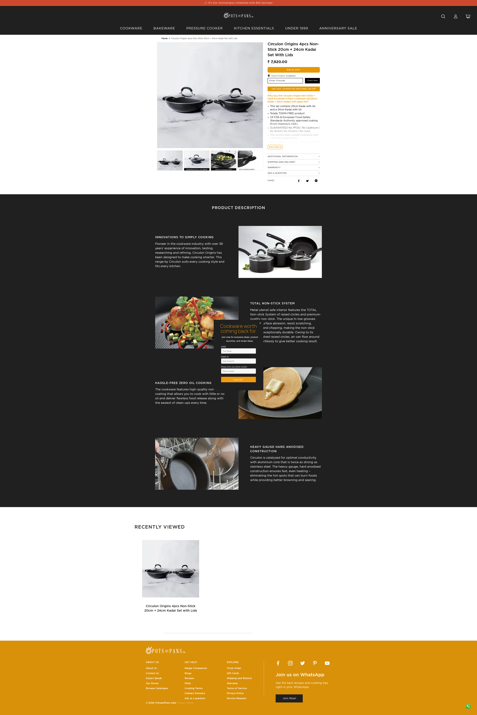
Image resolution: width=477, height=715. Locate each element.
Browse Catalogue (157, 688)
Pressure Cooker (204, 28)
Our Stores (152, 683)
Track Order (234, 668)
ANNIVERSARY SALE (338, 28)
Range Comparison (196, 668)
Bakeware (164, 28)
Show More (274, 147)
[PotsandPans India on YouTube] (327, 663)
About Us (151, 668)
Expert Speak (154, 678)
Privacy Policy (235, 693)
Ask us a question (195, 698)
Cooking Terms (193, 688)
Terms (190, 703)
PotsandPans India (165, 703)
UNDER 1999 (296, 28)
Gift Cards (233, 673)
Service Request (236, 698)
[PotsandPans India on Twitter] (302, 663)
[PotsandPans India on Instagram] (290, 663)
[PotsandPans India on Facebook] (278, 663)
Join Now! (289, 698)
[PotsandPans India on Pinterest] (315, 663)
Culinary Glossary (195, 693)
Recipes (189, 678)
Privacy (181, 703)
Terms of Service (237, 688)
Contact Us (152, 673)
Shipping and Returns (239, 678)
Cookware (131, 28)
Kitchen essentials (254, 28)
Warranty (232, 683)
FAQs (188, 683)
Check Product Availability (283, 76)
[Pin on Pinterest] (316, 181)
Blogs (188, 673)
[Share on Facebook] (299, 181)
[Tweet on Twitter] (307, 181)
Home (164, 38)
